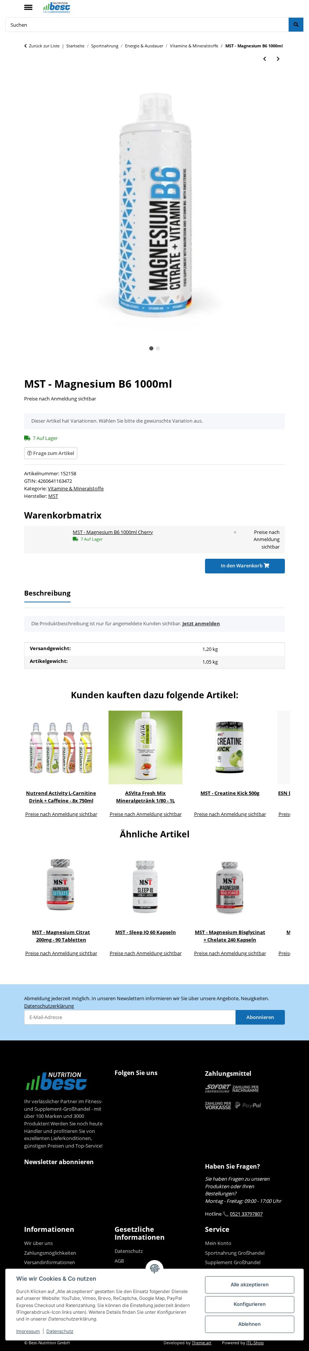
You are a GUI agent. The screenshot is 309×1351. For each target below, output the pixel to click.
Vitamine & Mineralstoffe (76, 488)
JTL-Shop (255, 1342)
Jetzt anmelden (201, 623)
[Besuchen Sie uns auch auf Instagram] (136, 1088)
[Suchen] (296, 24)
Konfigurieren (250, 1304)
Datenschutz (59, 1331)
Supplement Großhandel (232, 1262)
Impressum (28, 1331)
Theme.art (201, 1342)
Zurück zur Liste (44, 46)
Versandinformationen (49, 1262)
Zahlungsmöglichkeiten (50, 1252)
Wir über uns (38, 1243)
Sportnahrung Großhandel (235, 1252)
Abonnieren (260, 1017)
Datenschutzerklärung (49, 1005)
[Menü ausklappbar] (28, 4)
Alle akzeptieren (250, 1284)
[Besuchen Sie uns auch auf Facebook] (122, 1088)
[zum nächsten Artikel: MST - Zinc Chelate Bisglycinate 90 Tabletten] (278, 59)
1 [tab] (151, 348)
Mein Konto (218, 1243)
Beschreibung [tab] (47, 592)
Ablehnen (249, 1324)
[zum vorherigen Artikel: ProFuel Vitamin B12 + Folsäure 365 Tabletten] (264, 59)
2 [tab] (158, 348)
